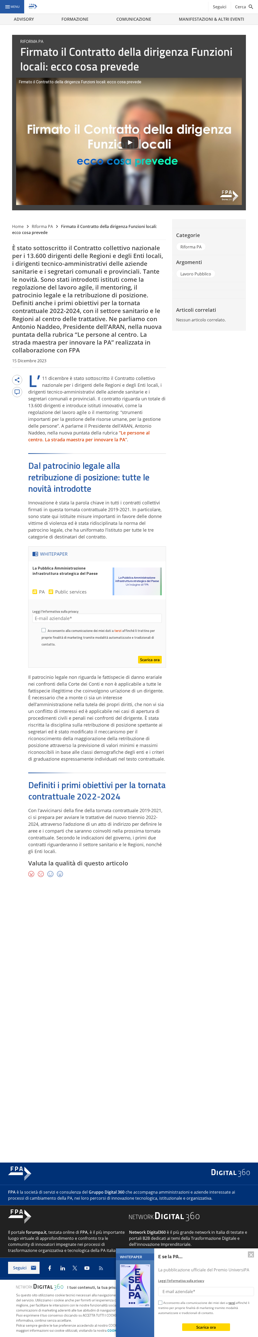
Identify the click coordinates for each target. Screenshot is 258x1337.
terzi (117, 630)
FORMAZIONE (74, 19)
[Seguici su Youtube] (87, 1268)
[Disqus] (129, 955)
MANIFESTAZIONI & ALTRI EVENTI (211, 19)
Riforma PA (42, 226)
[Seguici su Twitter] (75, 1268)
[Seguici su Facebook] (50, 1268)
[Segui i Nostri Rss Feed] (100, 1268)
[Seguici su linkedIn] (63, 1268)
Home (18, 226)
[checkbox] (44, 631)
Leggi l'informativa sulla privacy (55, 611)
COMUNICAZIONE (133, 19)
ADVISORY (24, 19)
